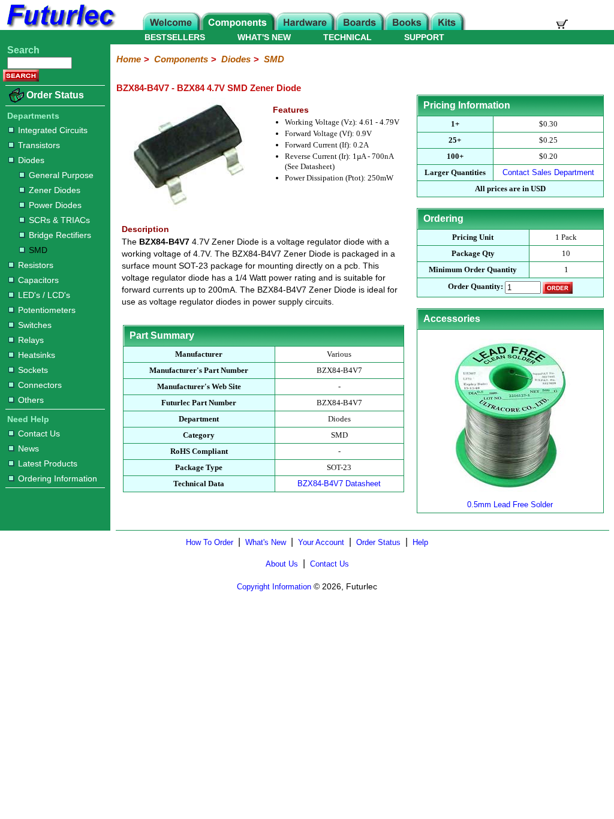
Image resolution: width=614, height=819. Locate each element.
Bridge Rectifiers (60, 235)
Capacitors (38, 280)
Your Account (321, 542)
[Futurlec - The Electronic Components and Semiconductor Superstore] (60, 27)
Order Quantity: (475, 286)
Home (128, 59)
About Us (282, 563)
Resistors (35, 265)
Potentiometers (47, 310)
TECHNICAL (347, 37)
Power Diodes (55, 205)
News (28, 448)
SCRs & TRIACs (59, 220)
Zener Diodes (54, 190)
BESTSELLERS (175, 37)
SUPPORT (424, 37)
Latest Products (47, 463)
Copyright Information (274, 586)
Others (31, 400)
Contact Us (39, 433)
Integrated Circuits (53, 130)
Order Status (55, 95)
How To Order (209, 542)
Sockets (33, 370)
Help (420, 542)
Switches (35, 325)
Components (181, 59)
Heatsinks (36, 355)
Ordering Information (57, 478)
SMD (38, 250)
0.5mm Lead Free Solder (510, 504)
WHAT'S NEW (264, 37)
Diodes (31, 160)
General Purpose (61, 175)
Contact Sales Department (548, 172)
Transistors (39, 145)
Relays (31, 340)
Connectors (40, 385)
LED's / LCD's (44, 295)
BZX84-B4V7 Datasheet (339, 483)
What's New (265, 542)
